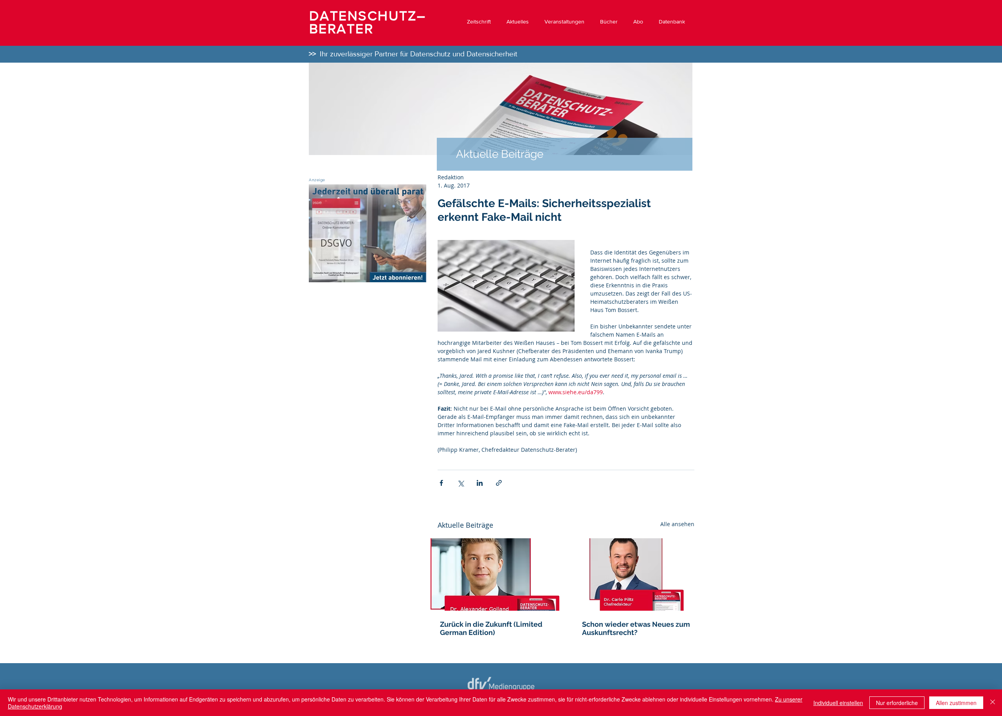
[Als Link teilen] (499, 483)
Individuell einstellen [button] (838, 703)
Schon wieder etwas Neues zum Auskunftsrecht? (636, 628)
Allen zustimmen (956, 703)
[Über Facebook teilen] (441, 483)
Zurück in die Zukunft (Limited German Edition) (491, 628)
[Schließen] (992, 703)
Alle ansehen (677, 524)
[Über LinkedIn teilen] (479, 483)
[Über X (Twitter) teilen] (460, 483)
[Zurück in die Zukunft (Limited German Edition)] (495, 574)
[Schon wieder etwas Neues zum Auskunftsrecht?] (637, 574)
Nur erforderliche (897, 703)
